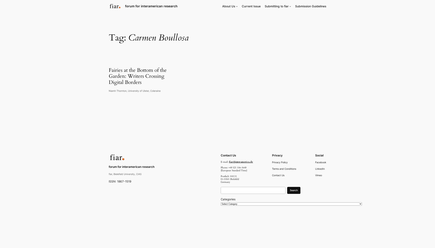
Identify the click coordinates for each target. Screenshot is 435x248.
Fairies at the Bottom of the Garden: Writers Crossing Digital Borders (138, 76)
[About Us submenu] (237, 6)
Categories (228, 199)
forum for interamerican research (151, 6)
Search (294, 190)
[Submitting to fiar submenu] (290, 6)
